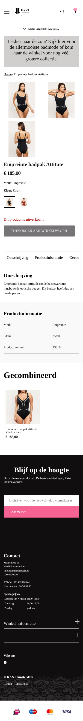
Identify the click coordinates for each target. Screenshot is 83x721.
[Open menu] (6, 12)
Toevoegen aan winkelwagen (39, 231)
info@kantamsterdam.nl (16, 570)
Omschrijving (17, 257)
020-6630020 (11, 574)
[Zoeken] (62, 11)
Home (8, 74)
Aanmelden (19, 512)
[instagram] (5, 663)
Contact (8, 684)
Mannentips (21, 684)
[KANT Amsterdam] (22, 12)
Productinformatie (49, 257)
